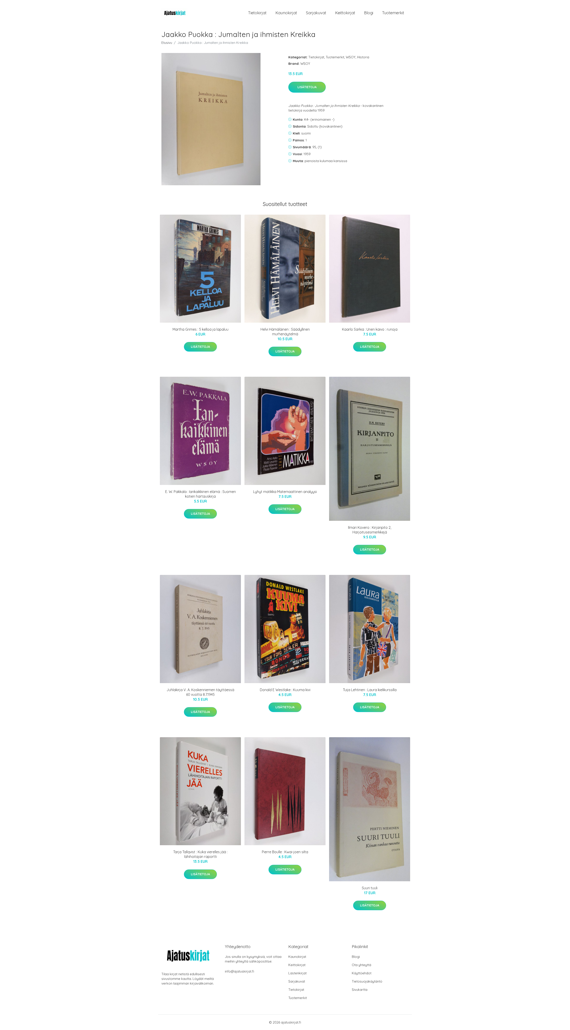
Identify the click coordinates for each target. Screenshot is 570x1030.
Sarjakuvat (316, 12)
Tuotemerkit (393, 12)
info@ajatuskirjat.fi (239, 971)
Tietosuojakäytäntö (367, 981)
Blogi (368, 12)
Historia (363, 57)
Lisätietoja (307, 87)
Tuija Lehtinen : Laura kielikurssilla (370, 690)
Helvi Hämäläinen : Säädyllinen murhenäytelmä (285, 331)
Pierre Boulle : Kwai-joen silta (285, 852)
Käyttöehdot (361, 973)
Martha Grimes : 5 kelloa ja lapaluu (200, 329)
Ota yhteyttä (361, 965)
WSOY (351, 57)
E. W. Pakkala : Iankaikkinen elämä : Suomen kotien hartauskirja (200, 494)
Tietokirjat (257, 12)
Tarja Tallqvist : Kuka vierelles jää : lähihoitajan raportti (200, 854)
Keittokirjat (345, 12)
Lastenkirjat (297, 973)
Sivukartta (359, 989)
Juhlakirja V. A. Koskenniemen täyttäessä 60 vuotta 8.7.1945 (200, 692)
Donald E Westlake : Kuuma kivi (285, 690)
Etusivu (166, 43)
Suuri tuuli (369, 888)
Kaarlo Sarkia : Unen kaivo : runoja (369, 329)
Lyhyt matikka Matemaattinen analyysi (285, 491)
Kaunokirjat (286, 12)
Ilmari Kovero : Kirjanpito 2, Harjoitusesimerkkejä (369, 529)
